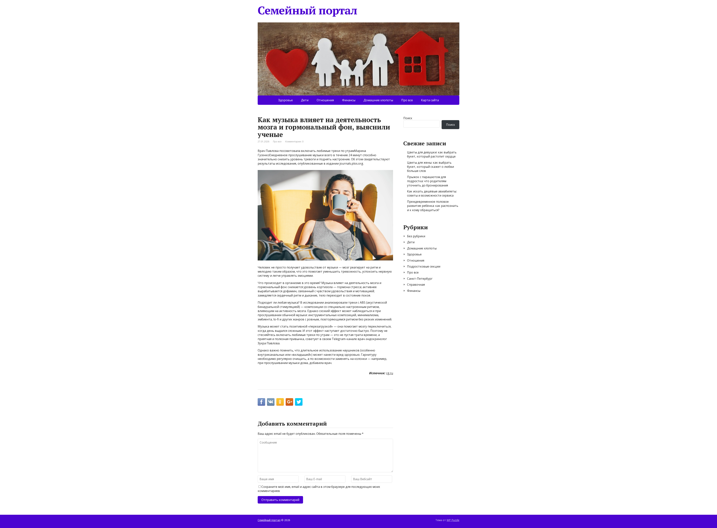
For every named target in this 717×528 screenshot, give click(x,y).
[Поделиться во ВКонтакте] (270, 402)
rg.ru (389, 373)
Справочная (416, 284)
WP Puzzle (453, 520)
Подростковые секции (423, 266)
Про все (407, 100)
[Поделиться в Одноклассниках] (280, 402)
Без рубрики (416, 236)
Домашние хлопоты (378, 100)
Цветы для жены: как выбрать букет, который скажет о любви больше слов (430, 166)
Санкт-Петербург (419, 279)
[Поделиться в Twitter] (298, 402)
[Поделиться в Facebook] (261, 402)
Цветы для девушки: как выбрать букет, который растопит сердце (432, 154)
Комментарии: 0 (294, 141)
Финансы (348, 100)
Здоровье (285, 100)
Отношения (325, 100)
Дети (304, 100)
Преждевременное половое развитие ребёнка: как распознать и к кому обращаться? (432, 206)
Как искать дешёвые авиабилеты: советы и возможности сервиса (432, 193)
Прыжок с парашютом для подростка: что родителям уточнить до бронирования (427, 181)
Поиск (407, 118)
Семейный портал (307, 10)
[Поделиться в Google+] (289, 402)
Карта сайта (430, 100)
